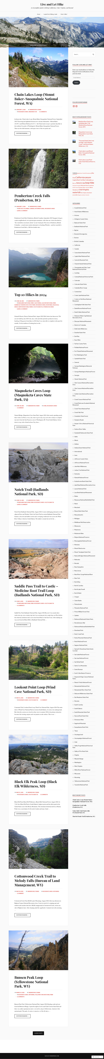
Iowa (45, 405)
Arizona (76, 215)
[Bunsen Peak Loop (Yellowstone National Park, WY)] (38, 969)
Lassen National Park (80, 489)
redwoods (87, 187)
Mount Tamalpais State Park (82, 552)
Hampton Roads (79, 420)
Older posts (38, 1033)
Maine (76, 496)
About (38, 14)
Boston (76, 237)
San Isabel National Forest (81, 654)
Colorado (88, 180)
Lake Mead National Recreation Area (84, 485)
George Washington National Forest (84, 371)
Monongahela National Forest (82, 541)
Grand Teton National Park (82, 408)
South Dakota (38, 306)
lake (83, 183)
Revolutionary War (79, 623)
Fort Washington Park (80, 355)
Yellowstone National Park (44, 994)
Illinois (76, 440)
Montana (49, 304)
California (37, 303)
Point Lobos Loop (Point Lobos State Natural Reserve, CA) (87, 161)
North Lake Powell (79, 589)
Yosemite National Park (81, 785)
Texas (76, 731)
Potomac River (81, 187)
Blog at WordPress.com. (52, 1055)
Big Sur (76, 230)
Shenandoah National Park (82, 686)
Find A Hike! (64, 14)
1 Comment (20, 407)
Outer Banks (78, 600)
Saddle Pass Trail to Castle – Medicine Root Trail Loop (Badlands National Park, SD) (36, 590)
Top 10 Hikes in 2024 (30, 294)
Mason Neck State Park (81, 511)
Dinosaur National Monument (82, 321)
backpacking (89, 173)
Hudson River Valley (80, 429)
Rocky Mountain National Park (83, 638)
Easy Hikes (77, 340)
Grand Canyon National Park (82, 399)
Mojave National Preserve (81, 537)
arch (85, 173)
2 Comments (20, 996)
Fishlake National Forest (81, 347)
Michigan (77, 518)
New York (77, 578)
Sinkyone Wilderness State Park (83, 693)
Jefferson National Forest (81, 462)
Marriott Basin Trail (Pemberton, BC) (84, 816)
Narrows (83, 185)
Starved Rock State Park (81, 716)
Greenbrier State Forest (81, 416)
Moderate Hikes (23, 111)
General (76, 362)
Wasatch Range (78, 759)
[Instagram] (74, 106)
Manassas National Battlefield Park (84, 500)
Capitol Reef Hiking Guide (50, 14)
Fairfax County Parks (80, 343)
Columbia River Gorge (80, 288)
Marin (76, 503)
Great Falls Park (79, 412)
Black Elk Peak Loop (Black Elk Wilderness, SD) (35, 783)
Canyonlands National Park (82, 252)
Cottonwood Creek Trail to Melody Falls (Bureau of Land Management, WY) (37, 880)
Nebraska (77, 559)
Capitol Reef (76, 180)
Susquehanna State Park (81, 727)
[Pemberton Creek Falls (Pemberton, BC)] (38, 188)
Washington (33, 111)
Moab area (77, 529)
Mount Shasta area (79, 548)
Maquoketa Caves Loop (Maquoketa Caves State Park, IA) (33, 395)
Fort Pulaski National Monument (83, 351)
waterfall (76, 192)
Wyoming (56, 891)
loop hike (89, 182)
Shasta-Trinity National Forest (83, 682)
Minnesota (77, 526)
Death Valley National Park (82, 312)
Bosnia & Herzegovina (80, 234)
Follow (76, 82)
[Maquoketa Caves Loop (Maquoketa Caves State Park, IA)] (38, 383)
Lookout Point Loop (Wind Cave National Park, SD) (34, 689)
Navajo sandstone (90, 185)
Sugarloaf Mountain (80, 723)
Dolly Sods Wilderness (80, 329)
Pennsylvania (78, 604)
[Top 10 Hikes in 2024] (38, 287)
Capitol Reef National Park (82, 256)
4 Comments (20, 605)
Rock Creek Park (79, 634)
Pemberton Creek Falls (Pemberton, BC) (32, 197)
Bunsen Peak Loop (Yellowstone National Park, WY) (31, 981)
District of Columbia (80, 325)
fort (75, 183)
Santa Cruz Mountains (80, 665)
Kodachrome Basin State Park (83, 481)
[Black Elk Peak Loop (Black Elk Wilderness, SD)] (38, 774)
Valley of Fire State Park (81, 751)
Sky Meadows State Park (81, 697)
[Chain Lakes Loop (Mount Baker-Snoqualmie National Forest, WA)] (38, 86)
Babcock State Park (80, 223)
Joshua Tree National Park (81, 470)
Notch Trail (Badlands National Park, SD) (31, 491)
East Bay (76, 336)
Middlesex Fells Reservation (82, 522)
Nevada (76, 563)
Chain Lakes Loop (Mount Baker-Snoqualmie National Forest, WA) (36, 98)
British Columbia (23, 208)
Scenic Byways (78, 669)
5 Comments (43, 111)
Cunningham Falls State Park (82, 304)
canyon (88, 177)
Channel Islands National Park (82, 264)
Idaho (76, 436)
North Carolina (78, 585)
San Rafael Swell (79, 662)
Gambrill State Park (80, 358)
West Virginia (83, 192)
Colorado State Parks (80, 284)
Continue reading (21, 134)
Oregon (76, 597)
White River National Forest (82, 770)
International (39, 208)
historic (79, 183)
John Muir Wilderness (80, 466)
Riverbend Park (78, 630)
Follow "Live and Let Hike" (82, 64)
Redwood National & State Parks (83, 619)
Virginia (86, 190)
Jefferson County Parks (81, 459)
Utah (81, 190)
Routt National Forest (80, 641)
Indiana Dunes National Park (82, 448)
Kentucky (77, 474)
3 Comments (44, 794)
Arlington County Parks (81, 219)
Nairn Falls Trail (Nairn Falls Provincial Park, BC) (81, 812)
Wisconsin (77, 773)
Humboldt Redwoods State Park (24, 304)
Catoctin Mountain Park (81, 260)
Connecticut (77, 291)
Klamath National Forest (81, 477)
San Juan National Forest (81, 658)
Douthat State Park (79, 332)
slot (78, 189)
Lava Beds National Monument (83, 492)
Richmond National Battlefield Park (84, 626)
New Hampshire (79, 567)
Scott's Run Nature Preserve (82, 673)
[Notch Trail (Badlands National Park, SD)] (38, 482)
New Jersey (77, 570)
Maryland (75, 185)
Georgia (76, 375)
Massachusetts (78, 515)
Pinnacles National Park (81, 608)
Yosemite (87, 194)
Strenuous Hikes (48, 306)
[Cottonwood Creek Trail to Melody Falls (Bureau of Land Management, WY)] (38, 868)
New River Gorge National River (83, 574)
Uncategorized (78, 734)
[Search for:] (84, 54)
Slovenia (76, 701)
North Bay (77, 582)
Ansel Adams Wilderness (81, 211)
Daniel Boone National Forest (82, 308)
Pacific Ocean (75, 187)
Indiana (76, 444)
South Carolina (78, 705)
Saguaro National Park (80, 645)
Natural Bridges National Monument (84, 556)
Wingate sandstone (81, 194)
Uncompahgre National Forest (83, 738)
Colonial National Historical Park (83, 277)
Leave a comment (22, 210)
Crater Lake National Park (81, 295)
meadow (78, 185)
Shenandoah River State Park (82, 690)
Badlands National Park (26, 303)
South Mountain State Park (82, 712)
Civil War (82, 180)
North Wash (77, 593)
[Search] (93, 54)
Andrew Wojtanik (35, 109)
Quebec (76, 615)
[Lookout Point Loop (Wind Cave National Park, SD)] (38, 679)
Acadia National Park (80, 208)
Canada (32, 208)
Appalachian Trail (80, 173)
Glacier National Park (49, 303)
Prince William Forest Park (81, 611)
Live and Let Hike (51, 4)
